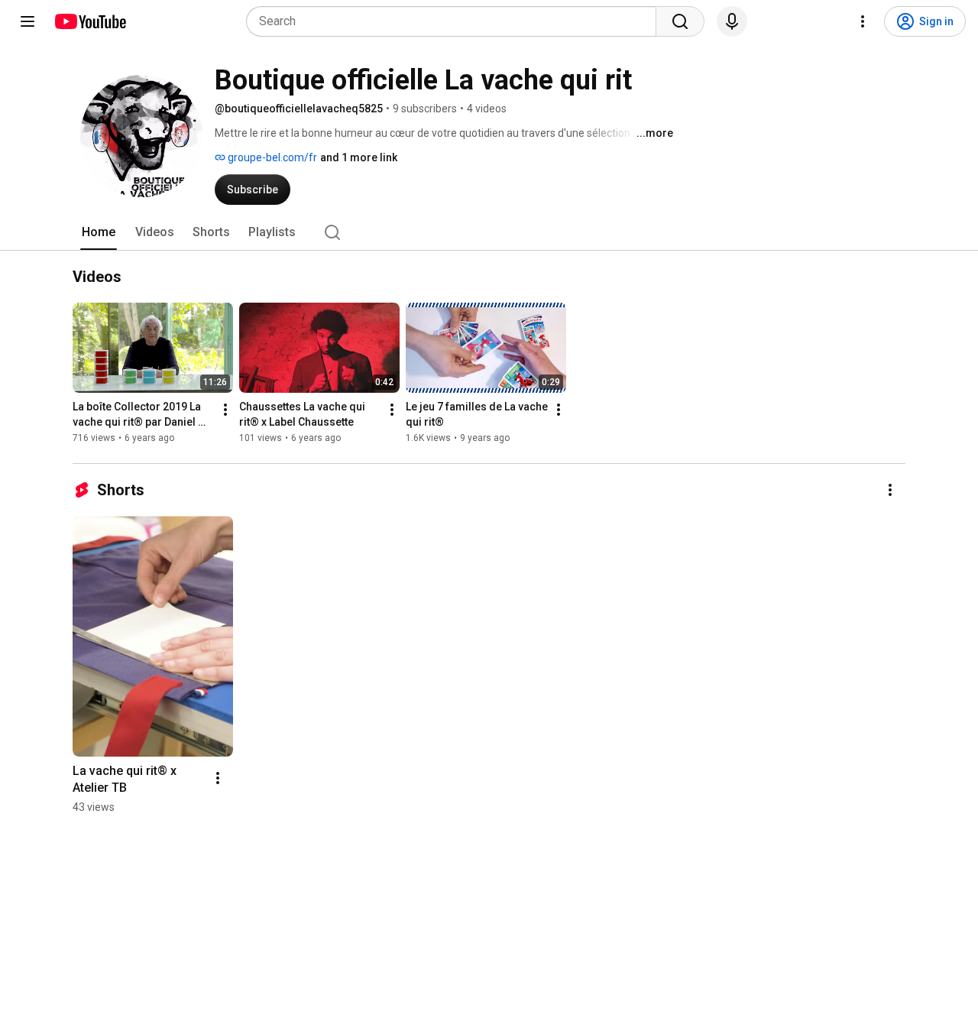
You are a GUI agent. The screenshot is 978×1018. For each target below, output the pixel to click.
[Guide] (27, 21)
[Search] (680, 21)
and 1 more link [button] (358, 157)
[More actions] (225, 409)
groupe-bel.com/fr (271, 157)
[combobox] (456, 21)
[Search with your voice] (732, 21)
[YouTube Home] (90, 21)
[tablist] (489, 232)
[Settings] (862, 21)
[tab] (98, 232)
